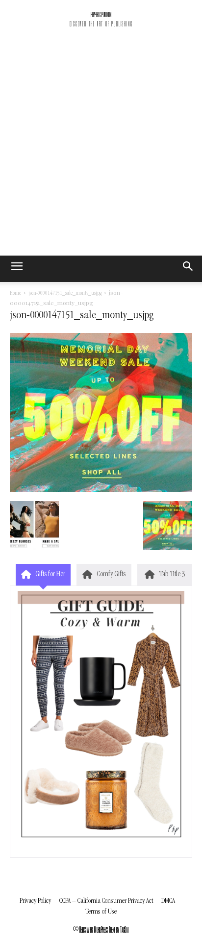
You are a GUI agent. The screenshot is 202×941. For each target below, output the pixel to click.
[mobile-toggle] (16, 269)
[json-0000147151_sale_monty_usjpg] (101, 490)
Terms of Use (101, 912)
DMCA (168, 901)
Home (15, 294)
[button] (188, 269)
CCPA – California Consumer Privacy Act (106, 901)
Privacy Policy (35, 901)
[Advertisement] (101, 150)
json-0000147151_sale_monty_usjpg (64, 294)
